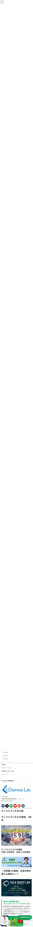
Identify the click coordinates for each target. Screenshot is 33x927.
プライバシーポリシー (6, 768)
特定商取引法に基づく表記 (7, 771)
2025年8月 (5, 752)
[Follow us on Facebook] (3, 806)
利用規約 (3, 764)
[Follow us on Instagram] (23, 806)
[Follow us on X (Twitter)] (7, 806)
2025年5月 (5, 759)
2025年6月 (5, 755)
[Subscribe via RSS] (19, 806)
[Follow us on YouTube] (15, 806)
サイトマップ (4, 774)
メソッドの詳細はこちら (16, 918)
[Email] (11, 806)
